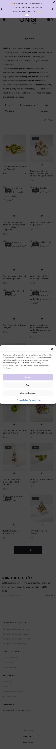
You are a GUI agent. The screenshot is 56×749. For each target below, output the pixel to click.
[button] (51, 348)
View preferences (28, 393)
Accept (28, 377)
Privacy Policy (22, 400)
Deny (28, 385)
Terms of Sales (34, 400)
